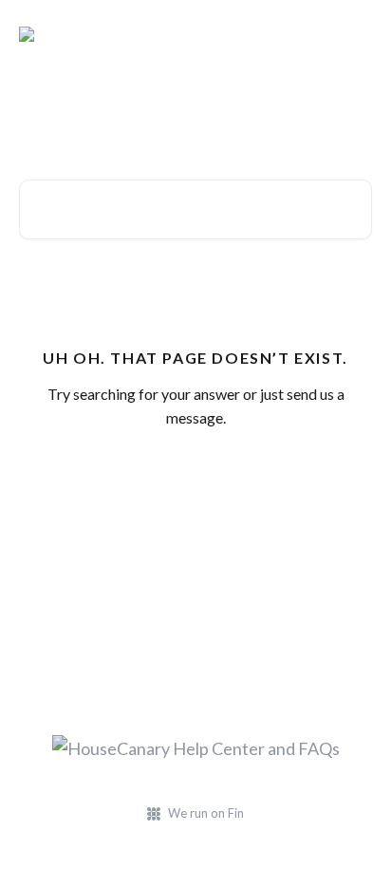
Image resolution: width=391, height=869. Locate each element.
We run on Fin (206, 813)
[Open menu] (355, 34)
